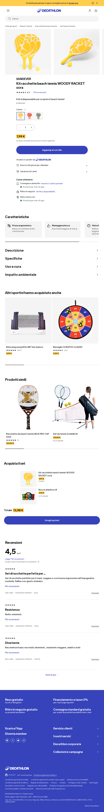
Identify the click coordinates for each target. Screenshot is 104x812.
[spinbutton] (25, 127)
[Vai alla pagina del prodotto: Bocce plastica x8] (28, 496)
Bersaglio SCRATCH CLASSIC (68, 347)
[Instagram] (24, 740)
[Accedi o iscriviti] (90, 11)
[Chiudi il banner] (97, 3)
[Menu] (8, 11)
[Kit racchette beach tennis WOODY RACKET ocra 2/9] (77, 52)
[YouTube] (18, 740)
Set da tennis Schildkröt (65, 434)
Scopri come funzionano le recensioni (20, 562)
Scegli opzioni (52, 520)
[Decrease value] (19, 127)
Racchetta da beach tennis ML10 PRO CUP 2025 (27, 435)
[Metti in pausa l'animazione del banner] (93, 3)
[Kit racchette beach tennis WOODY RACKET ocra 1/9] (28, 52)
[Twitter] (13, 740)
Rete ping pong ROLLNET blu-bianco (24, 347)
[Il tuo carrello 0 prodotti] (96, 11)
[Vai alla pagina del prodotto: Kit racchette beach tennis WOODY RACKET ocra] (28, 479)
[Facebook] (7, 740)
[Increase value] (31, 127)
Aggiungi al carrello (52, 150)
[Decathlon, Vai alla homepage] (49, 10)
